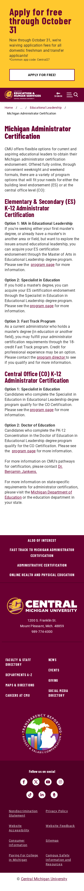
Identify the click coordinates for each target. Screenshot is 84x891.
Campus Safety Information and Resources (58, 860)
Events (54, 670)
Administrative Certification (42, 565)
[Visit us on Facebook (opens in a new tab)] (24, 782)
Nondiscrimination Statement (23, 813)
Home (9, 107)
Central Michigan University (44, 879)
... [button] (21, 107)
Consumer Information (18, 843)
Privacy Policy (57, 811)
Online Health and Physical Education (42, 574)
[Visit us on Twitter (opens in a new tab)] (36, 782)
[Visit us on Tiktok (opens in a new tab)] (30, 795)
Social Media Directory (58, 693)
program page (42, 264)
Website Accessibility (19, 828)
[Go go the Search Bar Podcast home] (54, 795)
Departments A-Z (19, 675)
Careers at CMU (18, 695)
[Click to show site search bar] (72, 95)
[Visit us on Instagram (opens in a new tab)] (60, 782)
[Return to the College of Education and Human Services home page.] (23, 95)
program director (51, 357)
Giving (53, 680)
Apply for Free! (42, 75)
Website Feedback (60, 826)
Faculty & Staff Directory (18, 662)
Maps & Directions (20, 685)
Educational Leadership (46, 107)
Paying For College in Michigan (23, 858)
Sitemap (52, 840)
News (52, 660)
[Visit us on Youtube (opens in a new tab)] (48, 782)
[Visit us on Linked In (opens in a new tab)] (42, 795)
